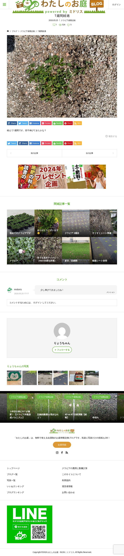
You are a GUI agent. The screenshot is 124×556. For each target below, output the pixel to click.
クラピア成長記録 (68, 20)
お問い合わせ (68, 492)
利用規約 (66, 480)
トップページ (13, 468)
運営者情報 (67, 486)
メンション (110, 292)
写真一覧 (11, 480)
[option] (20, 407)
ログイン (116, 4)
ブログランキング (15, 492)
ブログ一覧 (12, 474)
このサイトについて (71, 474)
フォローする (63, 349)
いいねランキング (15, 486)
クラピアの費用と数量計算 (74, 468)
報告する (113, 136)
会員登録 (62, 444)
